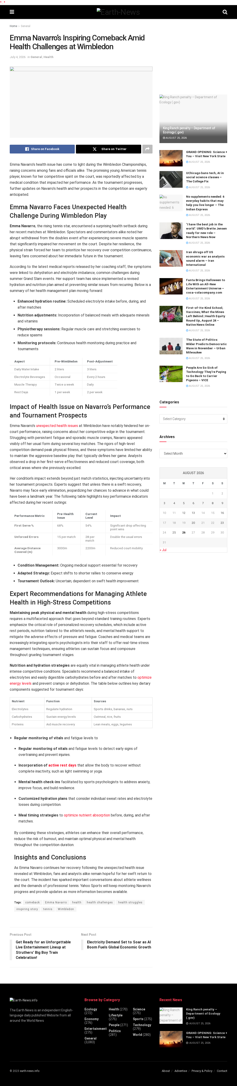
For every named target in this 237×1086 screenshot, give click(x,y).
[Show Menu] (12, 12)
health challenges (100, 902)
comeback (32, 902)
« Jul (163, 550)
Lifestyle (115, 1015)
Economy (91, 1019)
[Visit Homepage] (118, 12)
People (114, 1025)
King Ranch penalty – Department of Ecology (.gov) (203, 1013)
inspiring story (27, 909)
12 (183, 513)
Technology (142, 1025)
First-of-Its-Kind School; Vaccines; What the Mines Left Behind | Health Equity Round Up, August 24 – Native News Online (205, 316)
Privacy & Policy (202, 1071)
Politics (115, 1031)
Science (139, 1009)
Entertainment (95, 1029)
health (76, 902)
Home (13, 26)
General (25, 26)
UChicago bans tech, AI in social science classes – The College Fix (205, 177)
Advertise (181, 1071)
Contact (222, 1071)
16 (222, 513)
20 (193, 523)
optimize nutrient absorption (87, 815)
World (137, 1035)
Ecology (90, 1009)
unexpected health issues (57, 425)
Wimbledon (66, 909)
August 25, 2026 (176, 137)
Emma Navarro (56, 902)
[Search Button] (225, 12)
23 (222, 523)
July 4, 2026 (17, 57)
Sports (138, 1019)
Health (48, 57)
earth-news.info (29, 1071)
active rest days (62, 765)
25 (174, 532)
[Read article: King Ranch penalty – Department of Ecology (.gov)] (193, 119)
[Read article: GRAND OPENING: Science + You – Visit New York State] (171, 158)
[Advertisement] (194, 55)
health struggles (130, 902)
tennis (48, 909)
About (166, 1071)
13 (193, 513)
